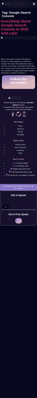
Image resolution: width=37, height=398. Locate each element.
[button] (34, 4)
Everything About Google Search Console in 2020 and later (16, 27)
